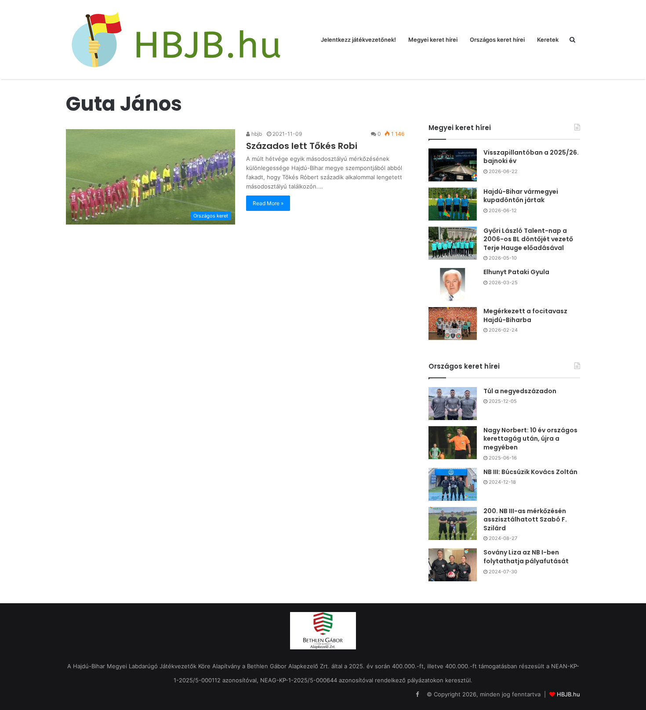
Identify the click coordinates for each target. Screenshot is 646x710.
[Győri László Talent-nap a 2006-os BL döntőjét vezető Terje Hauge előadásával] (452, 243)
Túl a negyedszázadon (519, 391)
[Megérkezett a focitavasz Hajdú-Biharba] (452, 323)
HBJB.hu (568, 694)
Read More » (268, 203)
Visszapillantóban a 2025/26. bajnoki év (531, 157)
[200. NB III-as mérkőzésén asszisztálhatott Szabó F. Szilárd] (452, 523)
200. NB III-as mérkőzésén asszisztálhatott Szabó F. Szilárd (525, 519)
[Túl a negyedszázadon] (452, 403)
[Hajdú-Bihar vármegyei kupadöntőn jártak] (452, 204)
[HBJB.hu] (176, 39)
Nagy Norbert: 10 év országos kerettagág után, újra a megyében (530, 439)
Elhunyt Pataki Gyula (516, 272)
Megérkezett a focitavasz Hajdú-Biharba (525, 315)
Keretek (548, 39)
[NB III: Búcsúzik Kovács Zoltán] (452, 484)
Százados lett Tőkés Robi (301, 146)
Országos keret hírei (497, 39)
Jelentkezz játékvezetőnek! (358, 39)
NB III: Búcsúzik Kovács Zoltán (530, 471)
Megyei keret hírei (432, 39)
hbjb (256, 133)
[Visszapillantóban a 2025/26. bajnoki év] (452, 165)
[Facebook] (417, 694)
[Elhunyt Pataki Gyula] (452, 284)
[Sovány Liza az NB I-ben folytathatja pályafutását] (452, 564)
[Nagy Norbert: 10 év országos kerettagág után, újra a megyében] (452, 442)
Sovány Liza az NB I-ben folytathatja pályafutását (526, 556)
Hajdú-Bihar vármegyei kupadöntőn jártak (520, 196)
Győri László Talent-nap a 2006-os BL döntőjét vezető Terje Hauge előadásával (528, 239)
